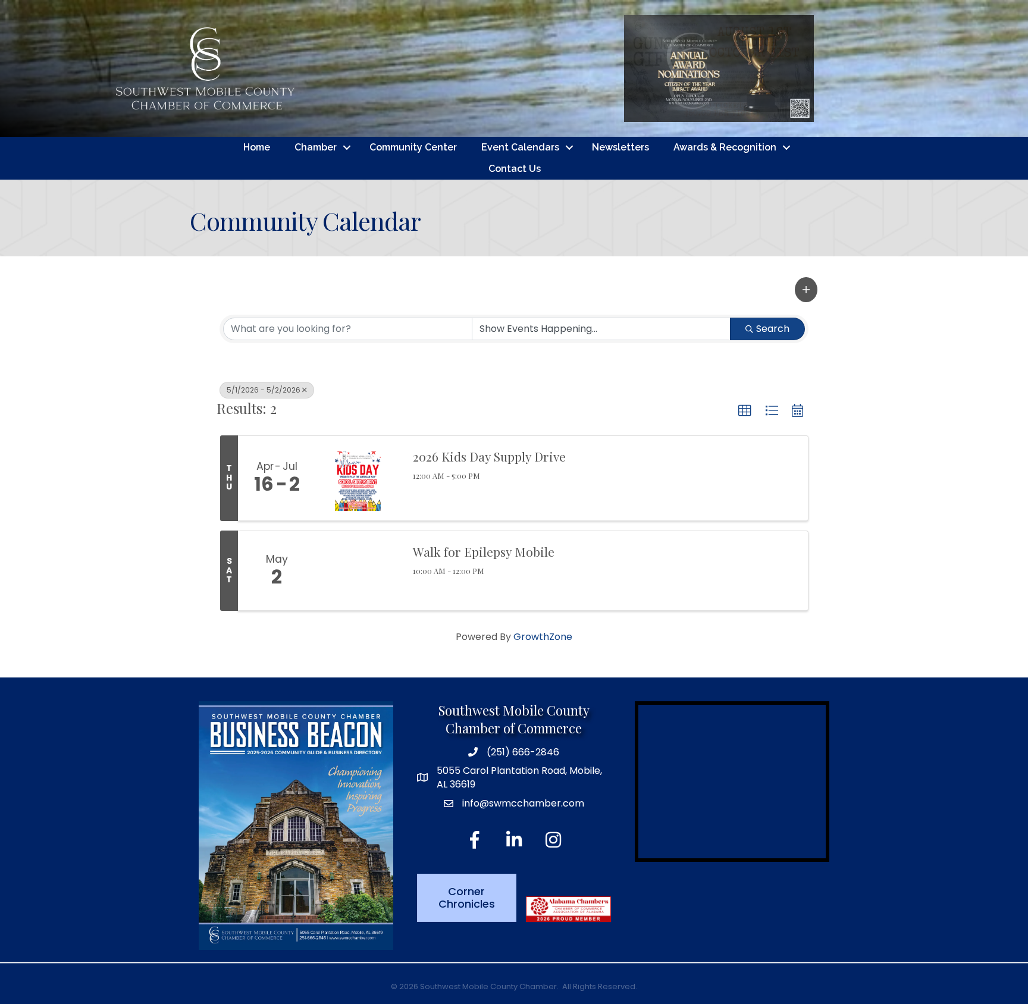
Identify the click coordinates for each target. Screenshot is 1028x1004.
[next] (882, 84)
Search (772, 328)
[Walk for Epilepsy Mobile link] (358, 571)
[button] (806, 289)
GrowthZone (542, 637)
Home (256, 147)
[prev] (555, 84)
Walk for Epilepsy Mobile (483, 551)
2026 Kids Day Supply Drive (489, 456)
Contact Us (514, 168)
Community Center (413, 147)
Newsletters (620, 147)
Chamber (315, 147)
